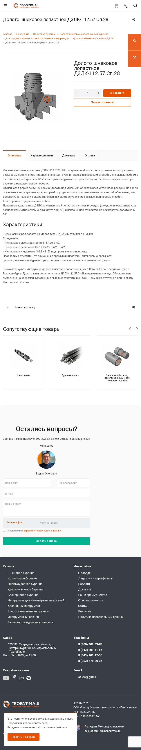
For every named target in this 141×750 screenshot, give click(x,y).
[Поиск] (135, 6)
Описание (14, 155)
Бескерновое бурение (23, 595)
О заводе (84, 573)
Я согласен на (34, 530)
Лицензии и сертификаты (95, 578)
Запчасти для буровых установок (30, 622)
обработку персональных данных (42, 530)
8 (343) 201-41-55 (90, 650)
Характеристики (42, 155)
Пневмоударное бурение (25, 584)
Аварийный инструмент (24, 606)
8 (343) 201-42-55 (90, 655)
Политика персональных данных (100, 617)
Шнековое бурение (21, 573)
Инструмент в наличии (23, 617)
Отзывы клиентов (90, 600)
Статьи (82, 606)
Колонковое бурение (22, 578)
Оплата (90, 155)
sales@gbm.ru (88, 677)
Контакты (85, 611)
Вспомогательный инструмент (28, 611)
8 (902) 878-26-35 (90, 661)
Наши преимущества (92, 595)
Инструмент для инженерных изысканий (36, 600)
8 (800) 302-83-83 (90, 644)
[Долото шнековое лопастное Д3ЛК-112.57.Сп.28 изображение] (37, 97)
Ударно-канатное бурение (25, 589)
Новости (84, 584)
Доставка (68, 155)
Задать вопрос (46, 541)
